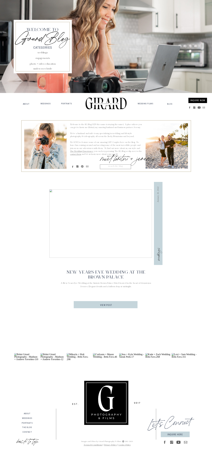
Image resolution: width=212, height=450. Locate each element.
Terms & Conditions (93, 445)
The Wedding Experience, (81, 151)
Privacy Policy (110, 445)
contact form (75, 154)
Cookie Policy (124, 445)
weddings (158, 254)
